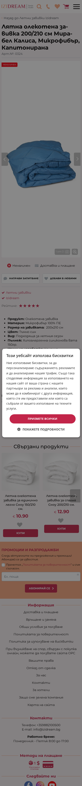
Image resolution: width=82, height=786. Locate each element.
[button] (41, 429)
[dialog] (41, 393)
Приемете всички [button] (43, 419)
